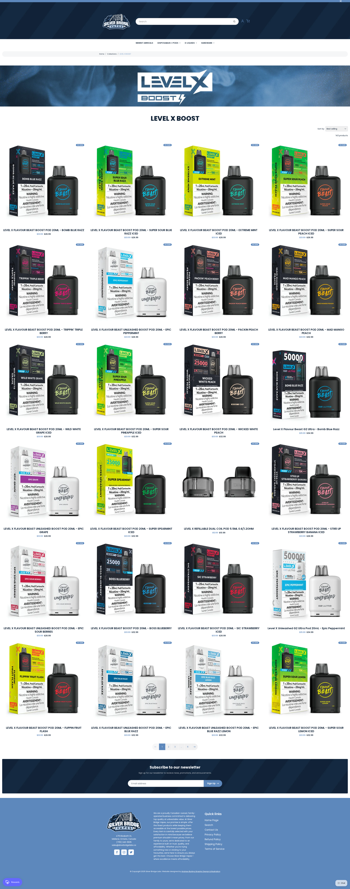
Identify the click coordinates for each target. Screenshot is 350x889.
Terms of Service (214, 849)
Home (101, 54)
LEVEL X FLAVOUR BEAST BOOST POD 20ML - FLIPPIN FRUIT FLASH (43, 729)
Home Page (211, 820)
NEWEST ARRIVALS (144, 43)
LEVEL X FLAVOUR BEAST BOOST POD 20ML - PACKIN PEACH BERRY (219, 331)
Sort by (321, 128)
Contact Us (211, 829)
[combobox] (183, 21)
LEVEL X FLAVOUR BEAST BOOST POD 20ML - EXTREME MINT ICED (218, 231)
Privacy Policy (213, 834)
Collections (112, 54)
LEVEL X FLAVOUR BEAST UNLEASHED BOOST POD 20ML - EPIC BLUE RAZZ (131, 729)
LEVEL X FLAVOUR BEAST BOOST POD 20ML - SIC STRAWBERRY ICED (218, 630)
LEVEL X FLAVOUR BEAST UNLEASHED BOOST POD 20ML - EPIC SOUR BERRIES (44, 630)
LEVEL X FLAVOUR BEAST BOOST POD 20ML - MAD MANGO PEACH (306, 331)
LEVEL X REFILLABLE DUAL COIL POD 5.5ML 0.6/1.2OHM (219, 529)
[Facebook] (117, 852)
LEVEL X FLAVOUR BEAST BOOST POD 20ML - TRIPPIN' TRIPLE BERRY (44, 331)
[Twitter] (131, 852)
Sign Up (211, 783)
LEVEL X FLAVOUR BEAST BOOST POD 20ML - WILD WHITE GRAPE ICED (44, 431)
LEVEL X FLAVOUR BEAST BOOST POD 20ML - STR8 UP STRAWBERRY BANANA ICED (306, 530)
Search (209, 825)
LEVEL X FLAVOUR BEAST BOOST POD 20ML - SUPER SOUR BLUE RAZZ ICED (131, 231)
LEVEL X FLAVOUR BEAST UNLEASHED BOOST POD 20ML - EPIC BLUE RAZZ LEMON (219, 729)
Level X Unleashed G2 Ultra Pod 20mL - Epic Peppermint (306, 628)
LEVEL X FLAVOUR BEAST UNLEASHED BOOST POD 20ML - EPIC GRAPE (44, 530)
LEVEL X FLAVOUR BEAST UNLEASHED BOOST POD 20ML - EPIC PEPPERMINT (131, 331)
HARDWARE (206, 43)
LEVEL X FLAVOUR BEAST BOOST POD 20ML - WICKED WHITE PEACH (219, 431)
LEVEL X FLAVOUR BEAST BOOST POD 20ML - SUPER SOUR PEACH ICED (306, 231)
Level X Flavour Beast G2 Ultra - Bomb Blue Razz (306, 429)
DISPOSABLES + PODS (168, 43)
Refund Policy (213, 839)
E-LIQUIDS (190, 43)
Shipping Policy (213, 844)
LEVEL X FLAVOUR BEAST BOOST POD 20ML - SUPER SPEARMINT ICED (131, 530)
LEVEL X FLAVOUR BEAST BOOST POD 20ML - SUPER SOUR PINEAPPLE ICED (131, 431)
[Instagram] (124, 852)
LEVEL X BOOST (125, 54)
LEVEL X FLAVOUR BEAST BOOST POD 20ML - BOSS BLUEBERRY (131, 628)
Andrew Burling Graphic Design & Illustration (201, 871)
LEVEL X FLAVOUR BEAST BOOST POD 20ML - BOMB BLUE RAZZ (43, 230)
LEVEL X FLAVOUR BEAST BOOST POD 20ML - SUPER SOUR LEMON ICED (306, 729)
